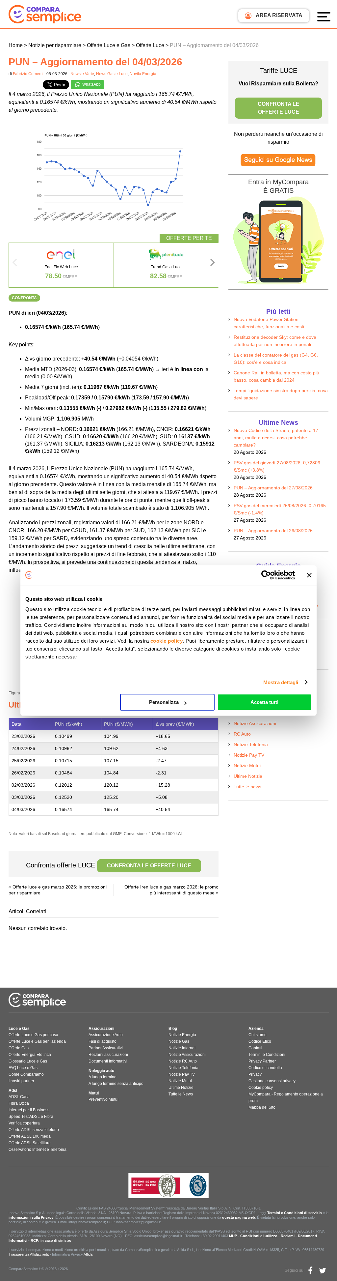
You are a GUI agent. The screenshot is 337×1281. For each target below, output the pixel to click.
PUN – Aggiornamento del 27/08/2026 (273, 487)
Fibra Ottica (19, 1103)
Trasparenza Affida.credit (29, 1254)
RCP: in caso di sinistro (51, 1240)
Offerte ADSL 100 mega (30, 1136)
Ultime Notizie (248, 776)
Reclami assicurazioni (108, 1054)
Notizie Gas (178, 1041)
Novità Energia (143, 74)
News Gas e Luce (112, 74)
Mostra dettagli (280, 682)
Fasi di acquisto (103, 1041)
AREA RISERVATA (278, 15)
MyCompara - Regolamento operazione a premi (285, 1097)
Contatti (255, 1048)
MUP (233, 1236)
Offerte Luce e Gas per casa (33, 1035)
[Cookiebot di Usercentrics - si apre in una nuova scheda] (266, 575)
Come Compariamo (26, 1074)
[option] (61, 265)
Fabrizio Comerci (28, 74)
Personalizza (164, 702)
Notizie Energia (182, 1035)
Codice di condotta (265, 1067)
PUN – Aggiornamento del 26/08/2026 (273, 530)
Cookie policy (260, 1087)
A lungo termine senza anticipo (116, 1083)
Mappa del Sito (261, 1107)
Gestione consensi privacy (272, 1081)
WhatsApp (91, 84)
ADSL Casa (19, 1096)
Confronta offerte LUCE (108, 865)
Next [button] (212, 264)
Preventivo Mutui (103, 1099)
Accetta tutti (264, 702)
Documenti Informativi (108, 1061)
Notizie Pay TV (249, 755)
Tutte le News (180, 1094)
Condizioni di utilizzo (258, 1236)
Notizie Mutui (247, 765)
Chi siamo (257, 1035)
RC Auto (242, 734)
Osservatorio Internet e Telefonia (37, 1149)
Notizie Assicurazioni (255, 723)
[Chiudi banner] (309, 575)
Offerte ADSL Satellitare (30, 1143)
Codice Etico (259, 1041)
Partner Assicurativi (106, 1048)
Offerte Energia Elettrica (30, 1054)
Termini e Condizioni (266, 1054)
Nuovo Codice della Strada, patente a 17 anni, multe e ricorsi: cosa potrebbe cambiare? (276, 438)
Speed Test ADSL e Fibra (31, 1116)
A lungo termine (103, 1077)
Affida (88, 1254)
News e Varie (82, 74)
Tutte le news (247, 786)
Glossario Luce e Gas (28, 1061)
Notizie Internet (181, 1048)
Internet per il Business (29, 1110)
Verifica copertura (24, 1123)
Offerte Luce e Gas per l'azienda (37, 1041)
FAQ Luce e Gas (23, 1067)
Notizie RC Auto (182, 1061)
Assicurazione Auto (106, 1035)
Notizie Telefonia (251, 744)
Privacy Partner (262, 1061)
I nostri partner (21, 1081)
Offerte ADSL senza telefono (34, 1129)
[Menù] (325, 16)
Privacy (255, 1074)
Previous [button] (14, 264)
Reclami (288, 1236)
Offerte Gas (19, 1048)
